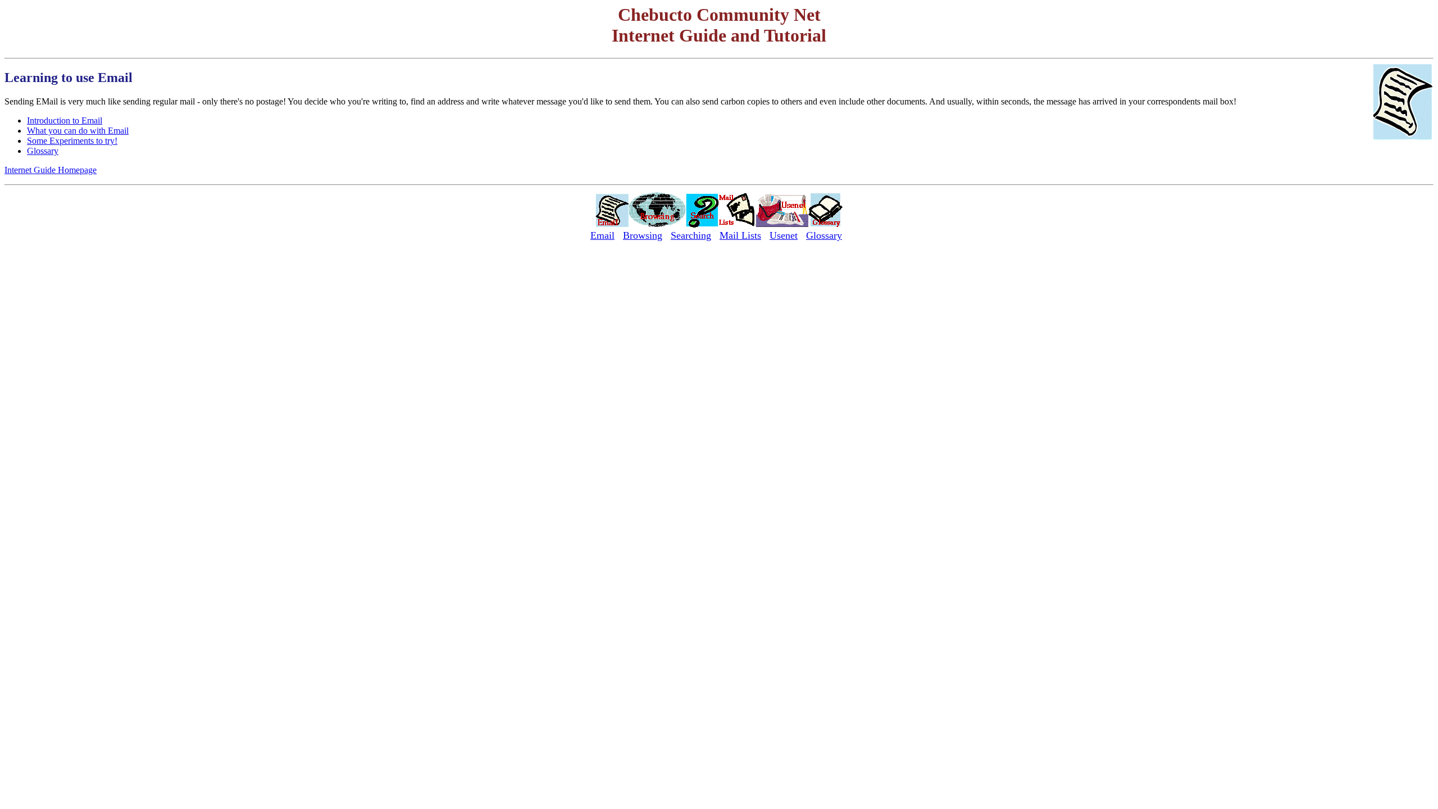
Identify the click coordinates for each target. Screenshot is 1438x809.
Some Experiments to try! (72, 141)
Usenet (784, 235)
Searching (691, 235)
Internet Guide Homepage (50, 170)
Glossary (42, 151)
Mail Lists (740, 235)
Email (602, 235)
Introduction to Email (64, 120)
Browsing (642, 235)
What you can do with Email (78, 130)
